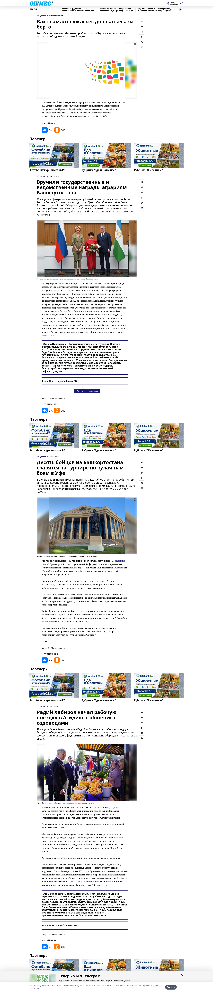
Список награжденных (89, 391)
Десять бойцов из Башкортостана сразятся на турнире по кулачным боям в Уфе (117, 10)
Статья (33, 9)
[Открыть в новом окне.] (47, 130)
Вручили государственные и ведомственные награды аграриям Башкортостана (78, 10)
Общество (41, 16)
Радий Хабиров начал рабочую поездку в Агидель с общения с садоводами (155, 10)
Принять (171, 987)
